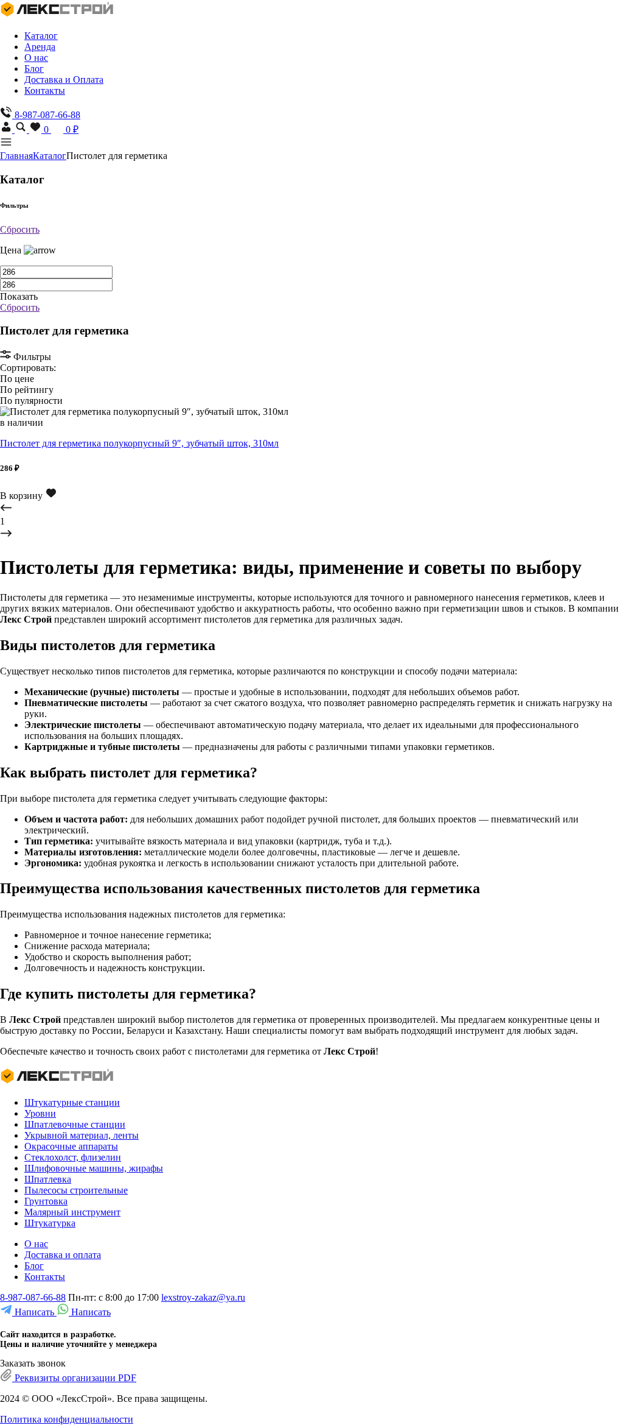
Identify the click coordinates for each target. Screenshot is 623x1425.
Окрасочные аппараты (71, 1146)
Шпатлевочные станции (74, 1124)
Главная (16, 155)
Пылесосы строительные (76, 1190)
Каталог (41, 35)
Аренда (39, 46)
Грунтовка (46, 1201)
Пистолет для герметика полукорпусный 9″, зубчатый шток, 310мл (139, 443)
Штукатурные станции (72, 1102)
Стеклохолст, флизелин (72, 1157)
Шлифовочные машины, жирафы (93, 1168)
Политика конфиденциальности (66, 1419)
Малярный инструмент (72, 1212)
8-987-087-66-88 (33, 1297)
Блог (34, 68)
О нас (36, 57)
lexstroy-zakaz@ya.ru (203, 1297)
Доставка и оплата (62, 1255)
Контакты (44, 90)
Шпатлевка (47, 1179)
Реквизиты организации (74, 1378)
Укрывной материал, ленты (81, 1135)
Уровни (40, 1113)
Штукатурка (49, 1223)
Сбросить (20, 229)
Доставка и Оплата (63, 79)
